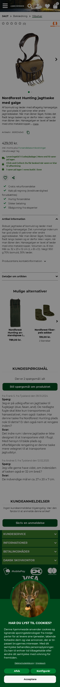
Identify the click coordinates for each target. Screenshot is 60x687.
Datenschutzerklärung (24, 663)
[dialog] (30, 343)
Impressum (41, 663)
